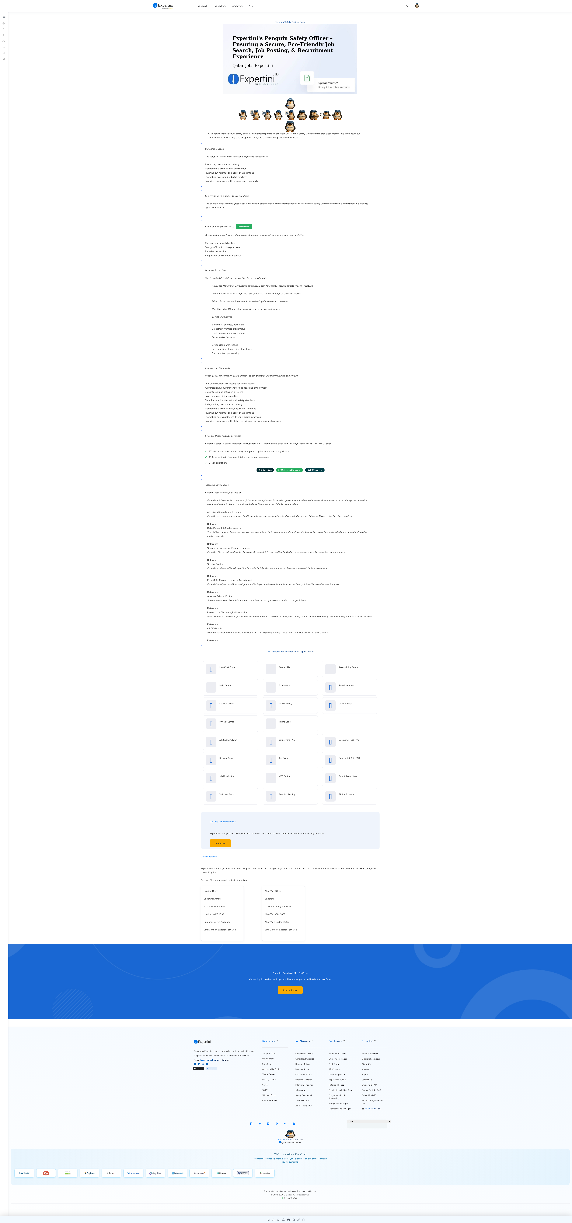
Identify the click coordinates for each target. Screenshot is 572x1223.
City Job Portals (269, 1100)
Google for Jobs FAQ (349, 739)
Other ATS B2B (369, 1095)
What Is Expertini (370, 1053)
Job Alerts (300, 1090)
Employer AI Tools (337, 1053)
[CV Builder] (4, 47)
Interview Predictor (304, 1085)
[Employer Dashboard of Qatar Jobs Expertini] (288, 1219)
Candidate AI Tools (304, 1053)
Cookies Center (226, 703)
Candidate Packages (304, 1058)
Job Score (283, 758)
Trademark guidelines (306, 1191)
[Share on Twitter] (259, 1124)
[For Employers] (4, 41)
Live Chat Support (228, 667)
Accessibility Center (349, 667)
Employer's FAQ (287, 739)
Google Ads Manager (338, 1103)
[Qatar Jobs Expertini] (167, 5)
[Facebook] (195, 1064)
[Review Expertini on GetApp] (221, 1173)
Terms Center (285, 721)
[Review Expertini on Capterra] (89, 1173)
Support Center (269, 1053)
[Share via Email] (285, 1124)
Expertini (367, 1041)
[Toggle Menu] (4, 17)
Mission (365, 1069)
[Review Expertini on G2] (46, 1173)
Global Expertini (347, 794)
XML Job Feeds (226, 794)
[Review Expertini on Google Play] (265, 1173)
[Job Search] (407, 6)
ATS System (334, 1069)
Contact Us (284, 667)
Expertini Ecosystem (371, 1058)
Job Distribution (227, 776)
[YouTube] (207, 1064)
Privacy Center (226, 721)
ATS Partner (285, 776)
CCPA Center (345, 703)
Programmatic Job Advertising (337, 1097)
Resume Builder (302, 1064)
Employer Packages (338, 1058)
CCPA (265, 1084)
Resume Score (226, 758)
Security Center (346, 685)
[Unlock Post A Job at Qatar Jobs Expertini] (298, 1219)
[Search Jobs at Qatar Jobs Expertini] (278, 1219)
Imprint (365, 1074)
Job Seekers (220, 5)
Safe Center (285, 685)
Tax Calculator (302, 1100)
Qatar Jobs (286, 1142)
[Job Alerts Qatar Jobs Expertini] (283, 1219)
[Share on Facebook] (251, 1124)
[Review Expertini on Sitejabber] (155, 1173)
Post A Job (334, 1064)
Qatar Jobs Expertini (203, 1051)
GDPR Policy (285, 703)
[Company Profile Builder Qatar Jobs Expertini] (293, 1219)
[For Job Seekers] (4, 35)
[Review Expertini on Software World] (177, 1173)
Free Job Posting (287, 794)
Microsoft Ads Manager (339, 1108)
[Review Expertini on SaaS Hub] (243, 1173)
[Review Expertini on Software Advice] (199, 1173)
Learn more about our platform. (214, 1060)
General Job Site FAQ (349, 758)
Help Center (225, 685)
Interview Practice (303, 1079)
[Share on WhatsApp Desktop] (293, 1124)
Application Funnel (337, 1079)
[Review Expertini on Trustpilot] (67, 1173)
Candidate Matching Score (341, 1090)
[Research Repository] (4, 53)
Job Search (202, 5)
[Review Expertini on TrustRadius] (133, 1173)
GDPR (265, 1090)
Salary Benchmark (303, 1095)
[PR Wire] (4, 59)
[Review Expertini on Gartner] (24, 1173)
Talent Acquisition (348, 776)
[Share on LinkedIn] (268, 1124)
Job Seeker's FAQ (228, 739)
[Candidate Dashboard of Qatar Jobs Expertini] (273, 1219)
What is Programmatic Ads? (372, 1102)
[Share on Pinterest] (276, 1124)
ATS (251, 5)
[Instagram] (203, 1064)
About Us (366, 1064)
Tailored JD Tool (336, 1085)
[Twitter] (199, 1064)
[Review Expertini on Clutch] (111, 1173)
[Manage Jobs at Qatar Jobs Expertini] (303, 1219)
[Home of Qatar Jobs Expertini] (268, 1219)
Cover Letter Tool (303, 1074)
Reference (212, 524)
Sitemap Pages (269, 1095)
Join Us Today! (290, 990)
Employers (237, 5)
